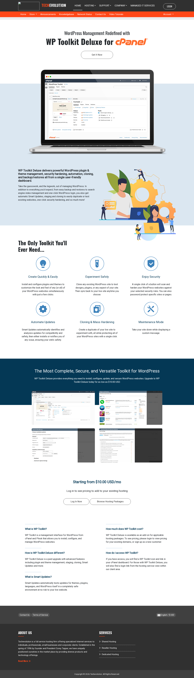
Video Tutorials (116, 14)
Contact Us (100, 14)
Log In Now (76, 501)
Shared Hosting (109, 641)
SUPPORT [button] (104, 5)
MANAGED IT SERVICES (143, 5)
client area (115, 569)
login (149, 538)
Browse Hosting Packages (110, 501)
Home (23, 14)
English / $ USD (167, 615)
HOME (78, 5)
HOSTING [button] (89, 5)
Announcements (48, 14)
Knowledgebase (66, 14)
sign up (138, 542)
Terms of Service (40, 615)
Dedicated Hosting (110, 654)
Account (167, 14)
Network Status (84, 14)
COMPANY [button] (120, 5)
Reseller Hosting (109, 648)
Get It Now (97, 54)
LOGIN (169, 6)
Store (32, 14)
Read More (23, 660)
